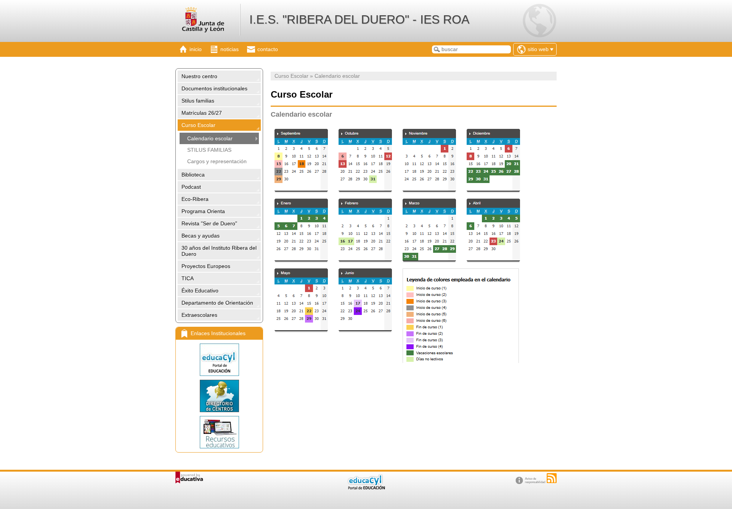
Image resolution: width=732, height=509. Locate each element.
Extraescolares (199, 315)
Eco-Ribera (195, 199)
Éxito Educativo (199, 290)
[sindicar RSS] (552, 478)
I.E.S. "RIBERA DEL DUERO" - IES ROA (359, 19)
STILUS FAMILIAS (209, 150)
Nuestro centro (199, 76)
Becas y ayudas (200, 236)
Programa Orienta (203, 211)
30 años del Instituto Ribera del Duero (219, 251)
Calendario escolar (210, 138)
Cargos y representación (217, 161)
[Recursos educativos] (219, 432)
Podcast (191, 187)
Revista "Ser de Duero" (209, 223)
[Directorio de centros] (219, 396)
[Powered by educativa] (189, 477)
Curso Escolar (198, 125)
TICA (187, 278)
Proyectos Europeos (205, 266)
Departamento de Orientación (217, 303)
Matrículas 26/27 (201, 113)
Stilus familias (197, 101)
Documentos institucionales (214, 88)
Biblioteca (193, 175)
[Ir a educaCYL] (366, 488)
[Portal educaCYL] (219, 360)
